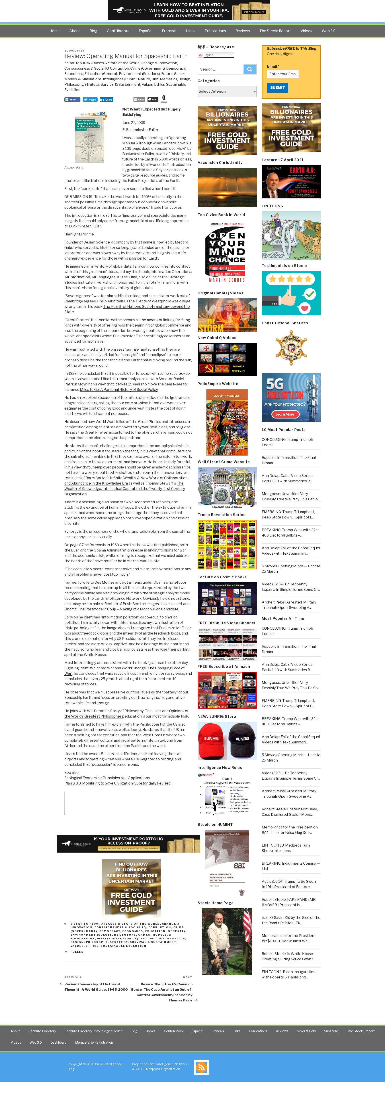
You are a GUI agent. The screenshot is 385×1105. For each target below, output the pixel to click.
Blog (93, 31)
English (208, 55)
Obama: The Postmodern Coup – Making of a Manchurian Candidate (121, 609)
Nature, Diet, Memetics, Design (164, 79)
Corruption (119, 68)
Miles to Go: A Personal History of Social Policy (119, 389)
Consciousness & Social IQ (86, 68)
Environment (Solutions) (139, 74)
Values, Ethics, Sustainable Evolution (109, 945)
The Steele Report (275, 31)
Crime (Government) (147, 68)
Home (54, 31)
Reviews (243, 31)
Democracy (175, 68)
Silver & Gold (306, 1031)
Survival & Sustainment (120, 84)
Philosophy (73, 84)
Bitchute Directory (42, 1031)
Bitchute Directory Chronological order (93, 1031)
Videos (306, 31)
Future (167, 74)
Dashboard (58, 1042)
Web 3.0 (329, 31)
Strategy (91, 84)
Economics (73, 74)
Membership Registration (94, 1042)
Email (273, 66)
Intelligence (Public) (120, 79)
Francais (169, 31)
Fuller (77, 951)
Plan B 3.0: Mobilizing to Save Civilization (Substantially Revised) (117, 783)
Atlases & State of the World (115, 63)
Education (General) (101, 74)
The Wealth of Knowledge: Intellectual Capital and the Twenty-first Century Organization (124, 488)
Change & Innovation (159, 63)
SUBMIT (277, 87)
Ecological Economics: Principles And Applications (107, 778)
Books (151, 1031)
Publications (215, 31)
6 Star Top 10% (77, 63)
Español (145, 31)
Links (190, 31)
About (74, 31)
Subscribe (331, 1031)
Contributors (118, 31)
